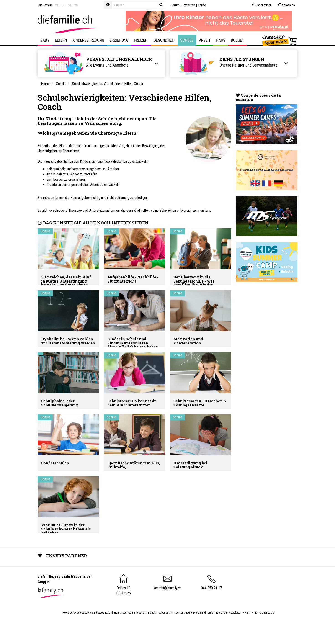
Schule (186, 40)
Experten (188, 5)
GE (63, 5)
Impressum (140, 612)
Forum (175, 5)
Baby (44, 40)
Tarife (202, 5)
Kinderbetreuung (88, 40)
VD (57, 5)
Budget (237, 40)
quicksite (82, 612)
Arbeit (205, 40)
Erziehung (119, 40)
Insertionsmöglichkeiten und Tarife (193, 612)
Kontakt (152, 612)
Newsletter (235, 612)
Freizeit (141, 40)
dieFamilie (45, 5)
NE (70, 5)
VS (76, 5)
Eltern (61, 40)
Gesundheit (164, 40)
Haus (220, 40)
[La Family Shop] (279, 40)
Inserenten (221, 612)
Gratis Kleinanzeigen (263, 612)
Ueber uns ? (165, 612)
